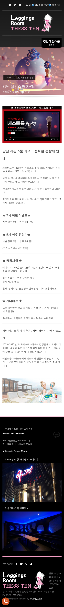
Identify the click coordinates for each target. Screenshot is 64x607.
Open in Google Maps (16, 451)
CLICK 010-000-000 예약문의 (42, 5)
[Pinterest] (14, 4)
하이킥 (51, 42)
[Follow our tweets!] (21, 564)
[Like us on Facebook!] (16, 564)
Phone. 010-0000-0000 (13, 433)
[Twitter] (9, 4)
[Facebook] (4, 4)
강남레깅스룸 (36, 598)
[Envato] (19, 4)
